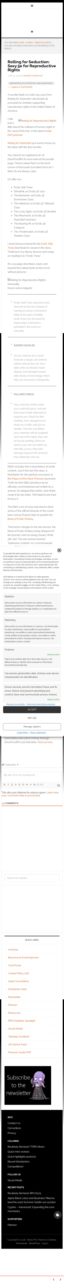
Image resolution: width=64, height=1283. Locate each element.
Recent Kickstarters (19, 1161)
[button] (59, 550)
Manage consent (58, 1215)
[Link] (34, 784)
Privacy (12, 1133)
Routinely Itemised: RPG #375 (24, 1193)
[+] (41, 784)
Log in (45, 1243)
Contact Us (14, 1123)
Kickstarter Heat (17, 989)
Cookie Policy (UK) (18, 973)
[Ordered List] (19, 784)
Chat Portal (14, 965)
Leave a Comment (21, 87)
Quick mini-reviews (18, 1151)
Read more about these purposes (41, 704)
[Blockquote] (27, 784)
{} (38, 784)
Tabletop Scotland (18, 1036)
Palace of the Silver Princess (28, 478)
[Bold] (4, 784)
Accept (32, 709)
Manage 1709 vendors (15, 704)
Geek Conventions (18, 981)
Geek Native (32, 19)
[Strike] (15, 784)
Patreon (12, 1005)
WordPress (34, 1243)
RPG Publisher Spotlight (21, 1020)
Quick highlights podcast (22, 1156)
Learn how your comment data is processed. (30, 794)
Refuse (32, 718)
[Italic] (8, 784)
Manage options (32, 726)
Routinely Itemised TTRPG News (26, 1146)
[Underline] (12, 784)
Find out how (45, 742)
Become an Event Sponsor (23, 957)
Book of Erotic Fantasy (20, 518)
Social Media (15, 1028)
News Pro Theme (36, 1240)
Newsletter (14, 997)
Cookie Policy (22, 732)
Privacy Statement (38, 732)
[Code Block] (30, 784)
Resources (14, 1012)
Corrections (14, 1128)
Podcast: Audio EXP (19, 1052)
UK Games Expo (17, 1044)
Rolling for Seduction (20, 143)
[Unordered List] (23, 784)
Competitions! (15, 1166)
